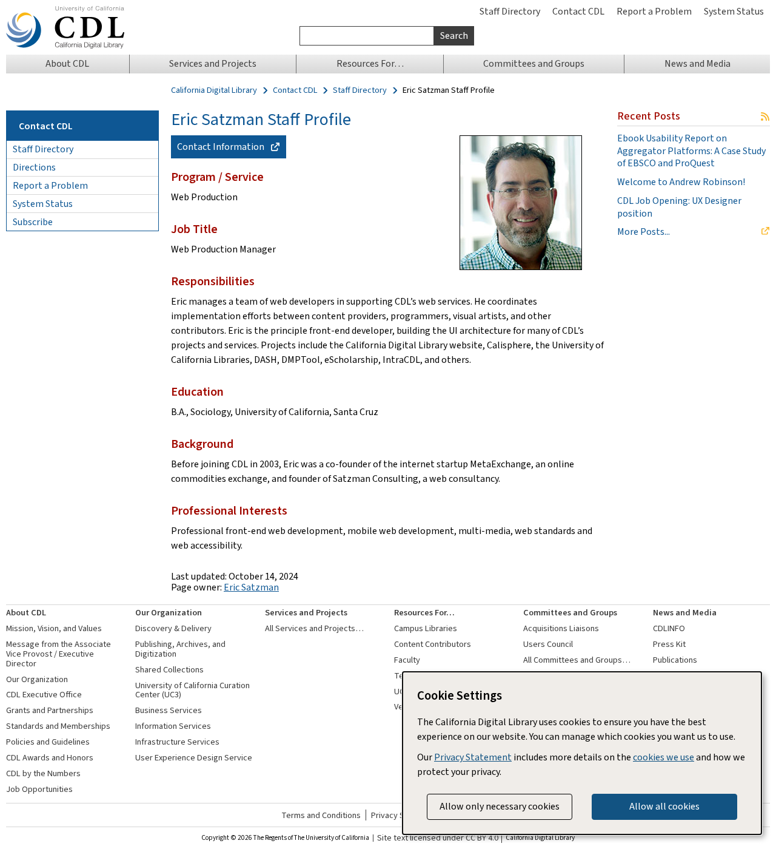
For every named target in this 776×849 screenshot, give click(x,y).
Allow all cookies (664, 806)
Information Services (173, 726)
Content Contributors (432, 644)
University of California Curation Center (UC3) (192, 690)
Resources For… (424, 612)
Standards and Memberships (58, 726)
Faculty (407, 660)
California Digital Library (214, 90)
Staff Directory (510, 11)
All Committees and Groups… (576, 660)
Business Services (168, 710)
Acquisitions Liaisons (561, 628)
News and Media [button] (697, 63)
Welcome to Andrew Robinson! (681, 182)
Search (454, 35)
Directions (34, 167)
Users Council (548, 644)
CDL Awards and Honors (49, 757)
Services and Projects (306, 612)
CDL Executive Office (44, 694)
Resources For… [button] (370, 63)
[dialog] (582, 753)
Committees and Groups (570, 612)
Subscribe (33, 221)
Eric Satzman (251, 587)
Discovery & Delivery (173, 628)
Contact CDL (578, 11)
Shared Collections (169, 669)
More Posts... (643, 231)
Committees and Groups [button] (533, 63)
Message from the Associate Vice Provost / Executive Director (58, 653)
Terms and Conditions (321, 815)
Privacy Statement (473, 757)
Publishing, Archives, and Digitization (180, 649)
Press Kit (669, 644)
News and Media (685, 612)
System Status (734, 11)
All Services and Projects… (314, 628)
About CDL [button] (67, 63)
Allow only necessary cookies (500, 806)
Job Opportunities (39, 789)
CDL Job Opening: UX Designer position (679, 207)
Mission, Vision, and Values (54, 628)
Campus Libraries (425, 628)
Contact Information (220, 146)
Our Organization (37, 679)
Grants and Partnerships (49, 710)
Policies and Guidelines (48, 742)
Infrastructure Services (177, 742)
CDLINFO (669, 628)
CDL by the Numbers (43, 773)
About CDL (26, 612)
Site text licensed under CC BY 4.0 (437, 838)
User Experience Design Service (193, 757)
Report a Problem (654, 11)
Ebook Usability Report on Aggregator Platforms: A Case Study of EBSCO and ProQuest (691, 151)
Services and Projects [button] (212, 63)
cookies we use (663, 757)
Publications (675, 660)
